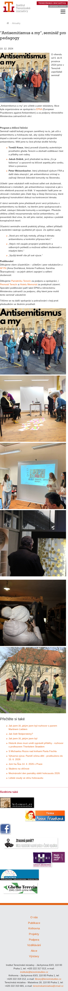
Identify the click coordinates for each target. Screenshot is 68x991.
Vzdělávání (34, 945)
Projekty (34, 934)
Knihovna (34, 928)
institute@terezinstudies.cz (34, 972)
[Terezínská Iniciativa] (52, 7)
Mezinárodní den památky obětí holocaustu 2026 (34, 773)
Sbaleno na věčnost (19, 768)
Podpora (34, 939)
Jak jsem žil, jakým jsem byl (23, 738)
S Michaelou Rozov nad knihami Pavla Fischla (33, 751)
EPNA (39, 109)
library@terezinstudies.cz (48, 979)
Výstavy (34, 956)
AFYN (3, 268)
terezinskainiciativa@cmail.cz (48, 986)
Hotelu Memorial (28, 284)
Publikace (34, 923)
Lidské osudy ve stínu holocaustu (26, 778)
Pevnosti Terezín (8, 284)
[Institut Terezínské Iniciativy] (17, 12)
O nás (34, 917)
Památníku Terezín (21, 281)
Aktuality (16, 23)
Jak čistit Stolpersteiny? (21, 733)
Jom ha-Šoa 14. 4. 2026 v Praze (25, 764)
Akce (34, 950)
